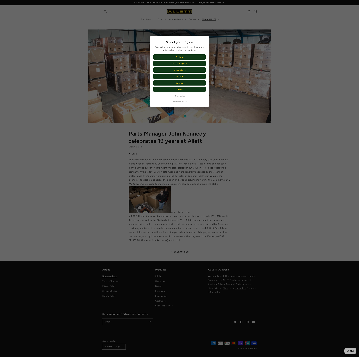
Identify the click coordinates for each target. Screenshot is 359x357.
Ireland (179, 89)
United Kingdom (179, 63)
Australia (179, 57)
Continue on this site (179, 102)
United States (180, 70)
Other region (180, 96)
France (179, 76)
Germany (179, 83)
